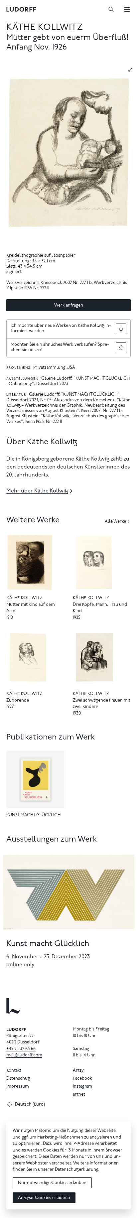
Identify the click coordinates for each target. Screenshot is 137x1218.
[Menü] (127, 9)
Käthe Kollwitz (44, 27)
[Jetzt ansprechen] (121, 347)
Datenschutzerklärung (76, 1170)
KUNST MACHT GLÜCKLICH (33, 815)
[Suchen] (111, 9)
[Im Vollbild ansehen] (130, 70)
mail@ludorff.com (24, 1055)
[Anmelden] (121, 329)
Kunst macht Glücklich (47, 944)
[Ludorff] (21, 9)
